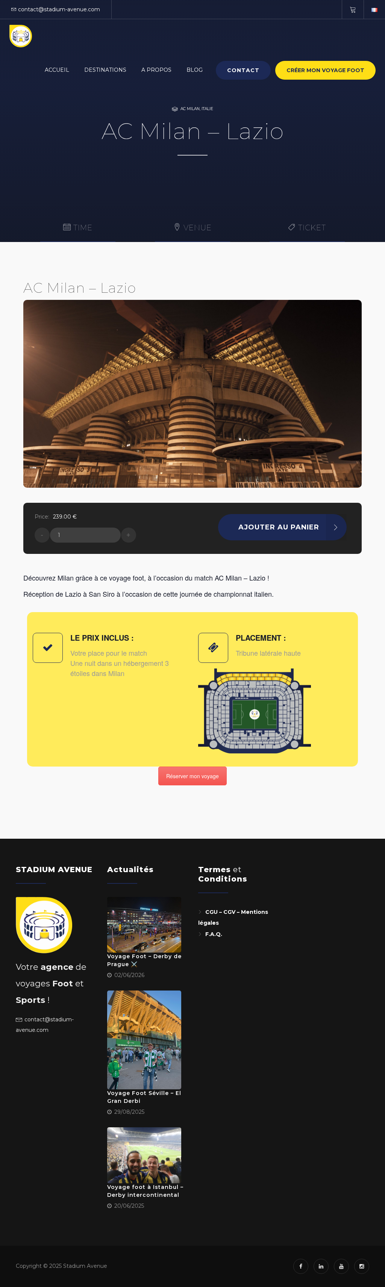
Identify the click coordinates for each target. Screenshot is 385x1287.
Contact (243, 70)
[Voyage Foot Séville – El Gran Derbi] (144, 1040)
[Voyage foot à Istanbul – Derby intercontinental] (144, 1155)
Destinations (105, 70)
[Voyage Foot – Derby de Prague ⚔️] (144, 925)
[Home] (21, 36)
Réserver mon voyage (192, 776)
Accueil (57, 70)
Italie (207, 108)
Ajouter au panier (278, 527)
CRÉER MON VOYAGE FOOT (325, 70)
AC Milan (190, 108)
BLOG (194, 70)
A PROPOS (156, 70)
